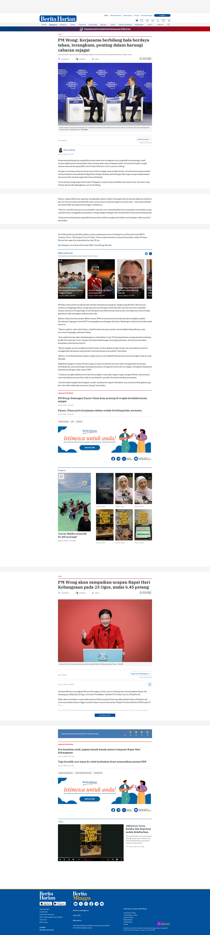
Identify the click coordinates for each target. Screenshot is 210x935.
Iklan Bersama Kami (47, 930)
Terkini (43, 24)
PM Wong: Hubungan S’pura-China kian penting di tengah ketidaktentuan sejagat (102, 400)
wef (72, 421)
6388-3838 (76, 915)
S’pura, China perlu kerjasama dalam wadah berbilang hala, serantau (100, 410)
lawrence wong (63, 421)
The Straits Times (129, 913)
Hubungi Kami (44, 909)
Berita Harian (127, 920)
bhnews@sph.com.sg (85, 928)
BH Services (44, 922)
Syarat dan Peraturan (47, 914)
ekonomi (79, 421)
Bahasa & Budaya (125, 24)
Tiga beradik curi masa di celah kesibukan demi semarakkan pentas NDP (102, 761)
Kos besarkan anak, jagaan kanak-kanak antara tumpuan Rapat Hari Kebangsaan (99, 751)
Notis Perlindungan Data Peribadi (51, 917)
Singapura (53, 24)
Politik (60, 34)
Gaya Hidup (92, 24)
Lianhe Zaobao (128, 917)
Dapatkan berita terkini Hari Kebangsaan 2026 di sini (107, 29)
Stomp (125, 924)
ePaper (136, 15)
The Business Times (130, 915)
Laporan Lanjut (105, 715)
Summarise (65, 59)
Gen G (150, 24)
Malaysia (63, 24)
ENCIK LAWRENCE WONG (83, 773)
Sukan (113, 24)
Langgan (162, 15)
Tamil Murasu (127, 922)
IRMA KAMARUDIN (69, 150)
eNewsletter (127, 15)
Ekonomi (82, 24)
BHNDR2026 (98, 773)
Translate (82, 59)
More (159, 24)
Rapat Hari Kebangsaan (65, 773)
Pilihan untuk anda (65, 253)
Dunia (73, 24)
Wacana (103, 24)
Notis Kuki (43, 920)
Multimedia (139, 24)
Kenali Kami (44, 912)
